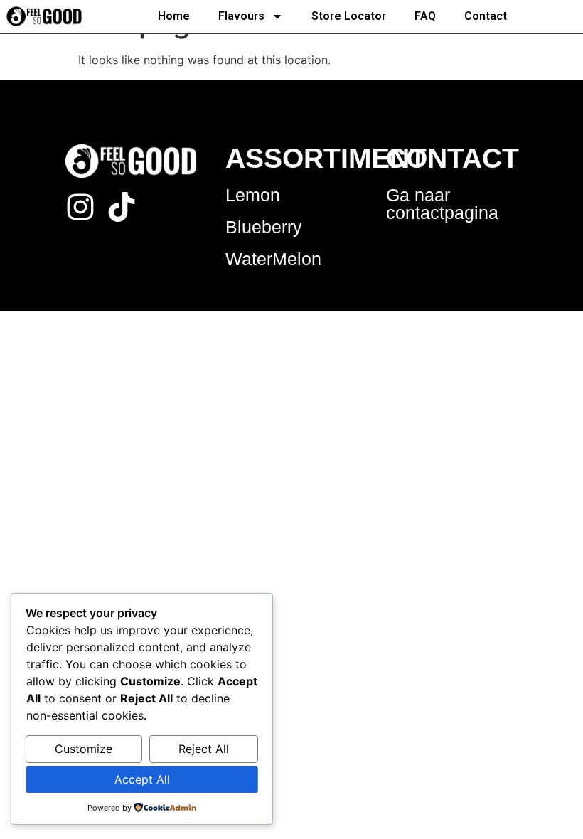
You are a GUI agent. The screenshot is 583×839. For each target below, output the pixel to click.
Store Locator (348, 16)
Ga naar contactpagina (442, 204)
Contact (485, 16)
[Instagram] (80, 207)
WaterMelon (273, 259)
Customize (83, 749)
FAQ (425, 16)
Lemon (252, 195)
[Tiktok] (122, 207)
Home (174, 16)
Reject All (203, 749)
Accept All (142, 779)
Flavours (241, 16)
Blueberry (263, 227)
